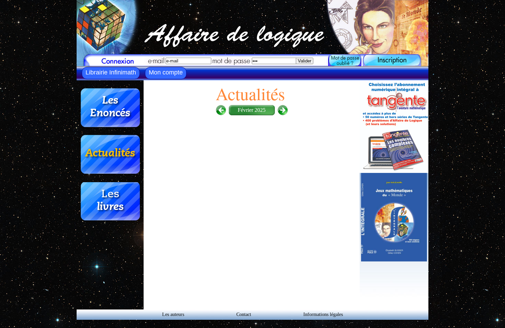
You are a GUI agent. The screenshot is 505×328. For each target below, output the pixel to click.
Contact (243, 314)
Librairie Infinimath (111, 72)
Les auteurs (173, 314)
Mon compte (166, 72)
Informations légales (323, 314)
